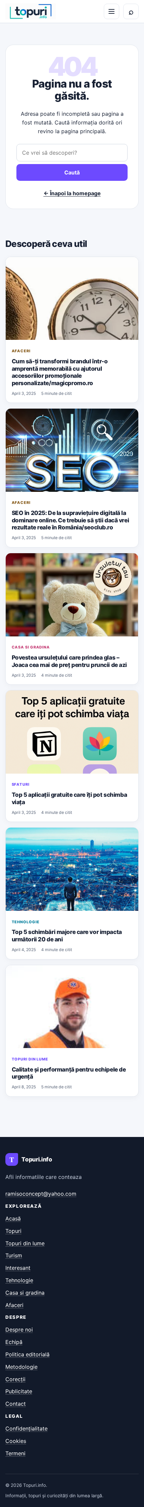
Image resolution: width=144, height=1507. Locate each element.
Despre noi (19, 1329)
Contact (15, 1403)
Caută (72, 172)
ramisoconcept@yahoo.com (40, 1193)
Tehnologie (26, 922)
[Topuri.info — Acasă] (30, 11)
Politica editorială (27, 1354)
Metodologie (21, 1366)
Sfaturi (20, 784)
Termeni (15, 1453)
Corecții (15, 1379)
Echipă (13, 1342)
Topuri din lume (30, 1059)
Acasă (13, 1218)
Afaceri (21, 351)
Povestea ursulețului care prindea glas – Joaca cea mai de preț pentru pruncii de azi (69, 661)
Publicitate (18, 1391)
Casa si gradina (31, 647)
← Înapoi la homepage (72, 193)
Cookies (15, 1441)
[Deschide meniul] (111, 11)
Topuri (13, 1231)
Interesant (17, 1267)
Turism (13, 1255)
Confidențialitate (26, 1428)
